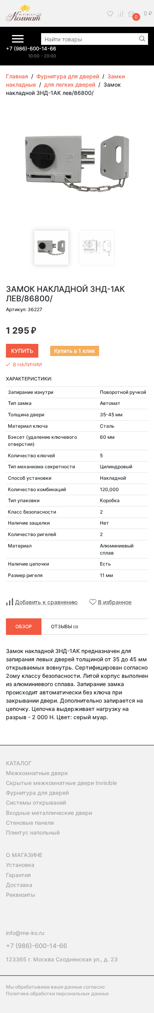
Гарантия (18, 875)
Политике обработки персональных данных (57, 993)
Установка (20, 864)
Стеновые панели (30, 822)
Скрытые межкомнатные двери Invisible (61, 782)
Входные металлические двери (49, 812)
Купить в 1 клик (74, 351)
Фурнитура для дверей (37, 792)
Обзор (23, 626)
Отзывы (65, 626)
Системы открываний (36, 802)
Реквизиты (20, 894)
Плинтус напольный (33, 832)
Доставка (19, 884)
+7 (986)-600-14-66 (31, 48)
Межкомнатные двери (37, 773)
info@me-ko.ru (25, 933)
